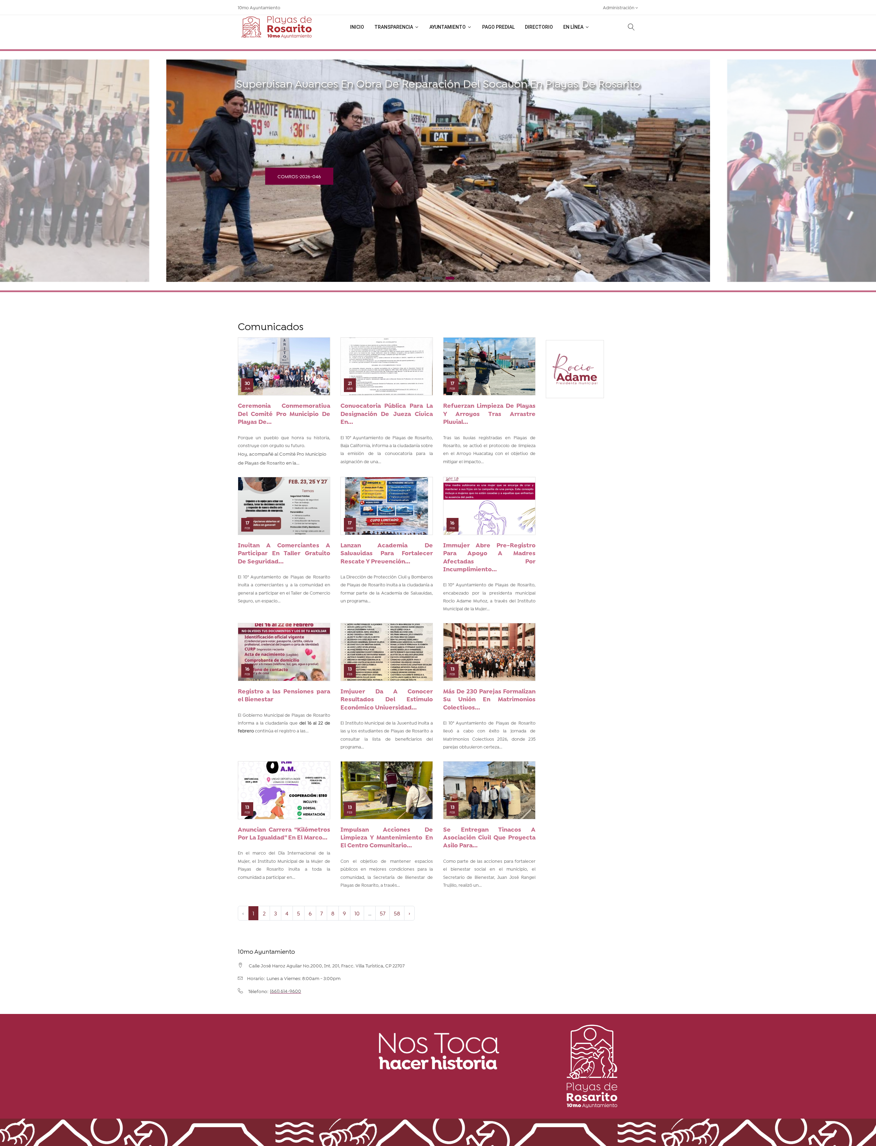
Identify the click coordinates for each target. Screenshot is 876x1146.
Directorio (539, 27)
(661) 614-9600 (285, 990)
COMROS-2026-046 (299, 176)
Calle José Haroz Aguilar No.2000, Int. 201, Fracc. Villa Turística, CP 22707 (326, 965)
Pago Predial (498, 27)
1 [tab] (426, 278)
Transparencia (394, 27)
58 (397, 913)
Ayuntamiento (448, 27)
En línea (573, 27)
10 (357, 913)
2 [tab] (438, 278)
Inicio (357, 27)
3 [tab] (450, 278)
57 (382, 913)
